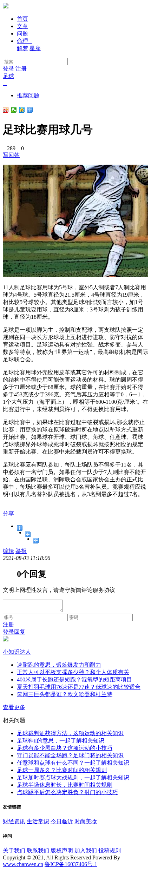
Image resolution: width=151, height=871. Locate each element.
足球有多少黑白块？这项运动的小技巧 (64, 748)
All (50, 857)
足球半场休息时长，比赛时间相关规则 (64, 785)
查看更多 (14, 707)
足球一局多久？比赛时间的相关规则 (62, 770)
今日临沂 (62, 821)
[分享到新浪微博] (6, 110)
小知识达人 (17, 652)
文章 (22, 26)
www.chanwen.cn (23, 864)
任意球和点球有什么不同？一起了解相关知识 (73, 763)
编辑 (8, 551)
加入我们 (85, 850)
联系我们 (38, 850)
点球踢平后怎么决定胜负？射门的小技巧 (67, 792)
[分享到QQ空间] (22, 110)
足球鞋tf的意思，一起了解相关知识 (60, 741)
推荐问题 (28, 95)
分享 (8, 513)
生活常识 (38, 821)
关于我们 (14, 850)
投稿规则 (109, 850)
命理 (24, 41)
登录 (8, 69)
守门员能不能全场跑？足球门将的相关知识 (70, 755)
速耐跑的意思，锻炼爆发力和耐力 (59, 665)
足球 (8, 76)
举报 (21, 551)
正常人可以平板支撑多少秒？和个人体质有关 (73, 672)
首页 (22, 19)
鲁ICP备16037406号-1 (71, 864)
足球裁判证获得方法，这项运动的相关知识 (70, 733)
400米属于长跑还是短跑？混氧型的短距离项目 (74, 679)
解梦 (22, 48)
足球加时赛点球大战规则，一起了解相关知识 (73, 777)
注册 (21, 69)
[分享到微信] (14, 110)
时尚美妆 (85, 821)
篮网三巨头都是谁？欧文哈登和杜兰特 (64, 694)
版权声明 (62, 850)
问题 (22, 34)
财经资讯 (14, 821)
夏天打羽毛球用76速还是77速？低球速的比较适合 (78, 687)
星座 (35, 48)
